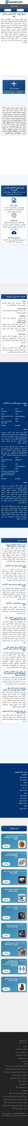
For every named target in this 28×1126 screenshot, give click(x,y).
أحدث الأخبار (14, 828)
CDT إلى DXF (23, 790)
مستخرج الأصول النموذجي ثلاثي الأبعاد (15, 1072)
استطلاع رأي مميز (21, 1052)
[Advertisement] (14, 59)
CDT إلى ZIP (23, 785)
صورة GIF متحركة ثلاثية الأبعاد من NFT (15, 1096)
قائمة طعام (14, 6)
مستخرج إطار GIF (21, 1087)
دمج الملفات (23, 1084)
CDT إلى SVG (23, 808)
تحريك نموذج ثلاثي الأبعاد (19, 1108)
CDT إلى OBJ (23, 777)
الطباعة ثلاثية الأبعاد (21, 1049)
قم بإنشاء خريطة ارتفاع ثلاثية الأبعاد (16, 1069)
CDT (9, 19)
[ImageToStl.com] (14, 2)
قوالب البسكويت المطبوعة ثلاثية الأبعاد (15, 1099)
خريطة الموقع (22, 1058)
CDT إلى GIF (23, 795)
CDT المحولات (8, 421)
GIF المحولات (11, 471)
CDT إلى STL (23, 780)
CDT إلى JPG (23, 798)
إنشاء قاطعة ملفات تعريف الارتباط (16, 1066)
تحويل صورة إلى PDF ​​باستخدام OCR (15, 1102)
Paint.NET (3, 478)
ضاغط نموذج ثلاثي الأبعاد (19, 1075)
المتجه (2, 413)
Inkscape (3, 425)
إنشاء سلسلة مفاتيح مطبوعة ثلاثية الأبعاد (14, 1105)
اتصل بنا (24, 1061)
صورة (2, 463)
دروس (25, 1046)
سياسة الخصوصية (21, 1055)
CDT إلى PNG (23, 800)
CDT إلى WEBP (23, 803)
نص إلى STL (23, 1081)
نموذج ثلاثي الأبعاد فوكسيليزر (18, 1078)
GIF (2, 19)
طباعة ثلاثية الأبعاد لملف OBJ (18, 1093)
